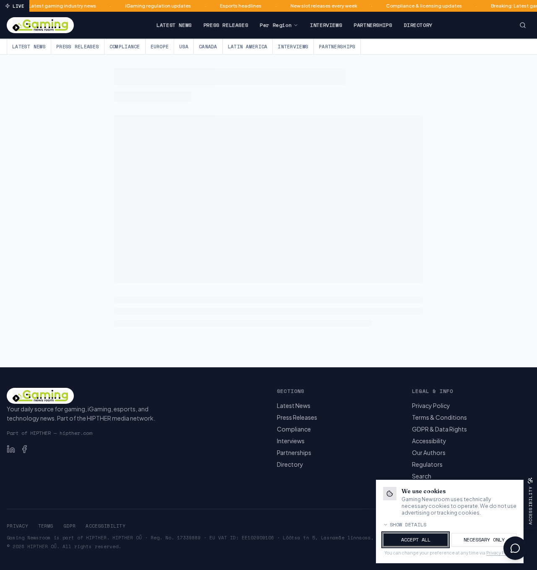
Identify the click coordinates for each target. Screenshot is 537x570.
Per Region (276, 25)
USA (183, 46)
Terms (45, 526)
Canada (208, 46)
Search (421, 476)
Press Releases (225, 25)
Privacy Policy (431, 405)
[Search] (522, 25)
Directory (418, 25)
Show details (408, 524)
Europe (160, 46)
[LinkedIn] (11, 449)
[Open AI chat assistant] (515, 548)
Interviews (326, 25)
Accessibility (429, 440)
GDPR (69, 526)
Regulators (427, 464)
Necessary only (484, 539)
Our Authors (429, 452)
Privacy (17, 526)
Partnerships (373, 25)
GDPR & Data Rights (439, 429)
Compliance (124, 46)
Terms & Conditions (439, 417)
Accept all (415, 539)
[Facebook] (24, 449)
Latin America (248, 46)
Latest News (174, 25)
